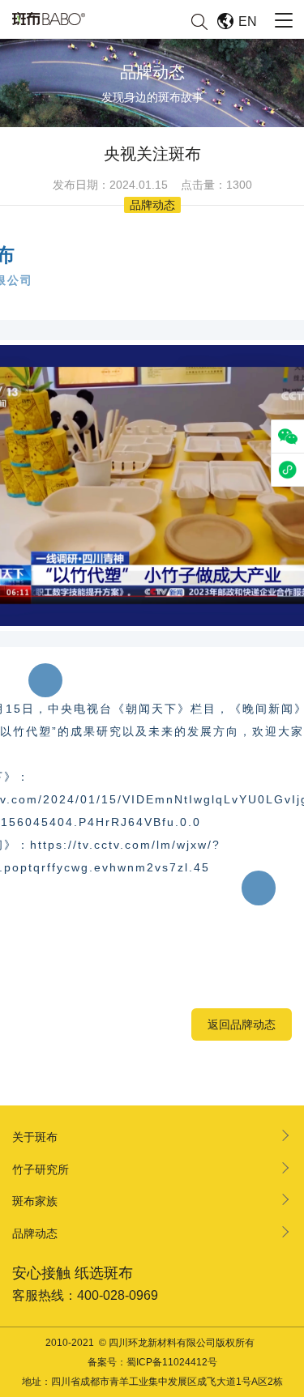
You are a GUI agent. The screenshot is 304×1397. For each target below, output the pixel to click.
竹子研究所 (40, 1169)
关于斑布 (35, 1137)
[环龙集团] (48, 18)
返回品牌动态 (242, 1024)
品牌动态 (35, 1233)
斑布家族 (35, 1201)
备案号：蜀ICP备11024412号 (152, 1362)
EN (247, 21)
